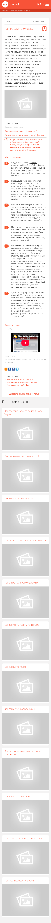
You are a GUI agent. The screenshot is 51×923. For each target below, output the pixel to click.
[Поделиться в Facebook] (13, 369)
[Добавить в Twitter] (17, 369)
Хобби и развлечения (16, 11)
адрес (33, 173)
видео (39, 173)
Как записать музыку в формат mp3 (21, 131)
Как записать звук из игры (19, 498)
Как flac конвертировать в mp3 (22, 456)
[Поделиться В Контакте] (9, 369)
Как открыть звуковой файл (20, 709)
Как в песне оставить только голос (24, 838)
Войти (40, 4)
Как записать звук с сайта (19, 796)
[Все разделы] (47, 4)
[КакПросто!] (10, 4)
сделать (14, 194)
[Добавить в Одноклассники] (6, 369)
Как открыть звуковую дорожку (21, 582)
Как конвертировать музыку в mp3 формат (24, 135)
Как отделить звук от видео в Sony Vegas (23, 412)
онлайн (33, 162)
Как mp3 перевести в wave (19, 880)
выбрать (27, 183)
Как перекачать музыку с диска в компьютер (22, 752)
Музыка (28, 11)
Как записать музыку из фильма (22, 624)
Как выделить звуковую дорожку (22, 382)
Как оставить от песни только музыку (25, 540)
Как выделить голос (15, 666)
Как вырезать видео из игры (20, 379)
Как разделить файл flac (18, 385)
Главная (4, 11)
